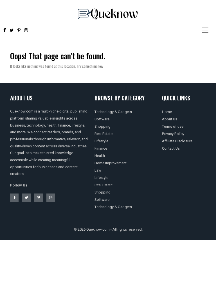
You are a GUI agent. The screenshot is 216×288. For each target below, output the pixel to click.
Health (99, 155)
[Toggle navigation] (205, 30)
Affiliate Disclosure (177, 141)
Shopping (102, 126)
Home (167, 111)
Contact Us (171, 148)
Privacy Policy (173, 133)
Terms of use (172, 126)
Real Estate (103, 133)
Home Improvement (110, 163)
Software (101, 119)
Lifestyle (101, 141)
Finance (100, 148)
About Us (169, 119)
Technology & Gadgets (113, 111)
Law (97, 170)
